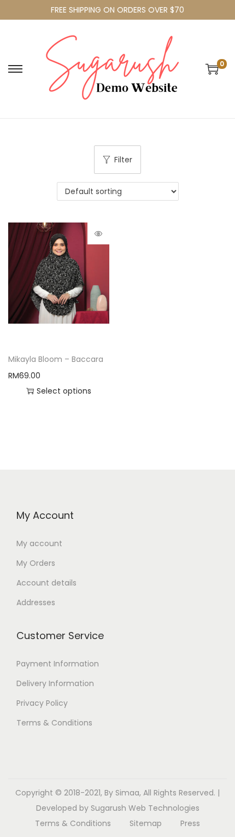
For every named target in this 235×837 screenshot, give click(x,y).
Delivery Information (55, 683)
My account (39, 543)
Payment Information (57, 663)
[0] (212, 68)
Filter (123, 159)
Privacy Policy (42, 703)
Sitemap (146, 823)
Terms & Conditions (54, 722)
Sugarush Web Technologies (145, 808)
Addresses (35, 602)
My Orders (35, 563)
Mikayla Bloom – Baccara (55, 359)
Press (190, 823)
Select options (64, 390)
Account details (46, 582)
